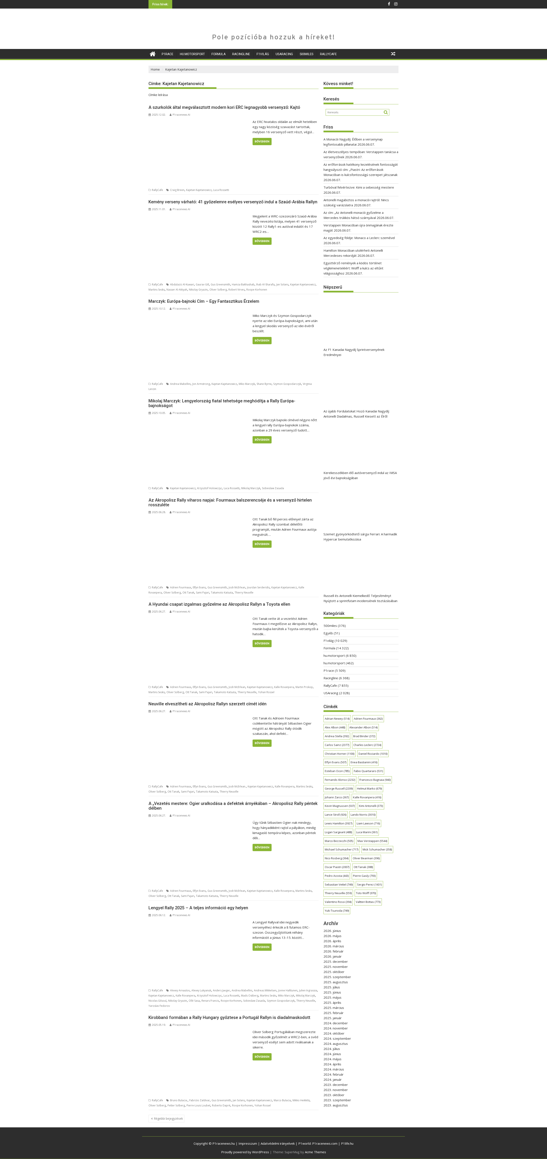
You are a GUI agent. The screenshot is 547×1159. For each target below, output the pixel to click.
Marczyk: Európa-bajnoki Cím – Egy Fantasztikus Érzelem (204, 301)
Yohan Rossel (266, 692)
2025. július (331, 987)
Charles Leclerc (367, 745)
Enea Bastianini (364, 762)
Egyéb (328, 633)
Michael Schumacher (341, 849)
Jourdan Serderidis (258, 587)
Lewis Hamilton (338, 823)
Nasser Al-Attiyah (176, 289)
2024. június (332, 1054)
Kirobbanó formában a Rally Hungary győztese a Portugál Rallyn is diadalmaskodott (229, 1017)
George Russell (339, 788)
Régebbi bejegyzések (168, 1118)
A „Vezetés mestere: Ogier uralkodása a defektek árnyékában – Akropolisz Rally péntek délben (233, 806)
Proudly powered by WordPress (245, 1152)
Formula (219, 54)
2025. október (333, 972)
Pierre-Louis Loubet (198, 1105)
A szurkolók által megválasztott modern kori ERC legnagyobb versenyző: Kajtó (224, 107)
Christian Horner (339, 754)
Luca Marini (367, 832)
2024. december (335, 1023)
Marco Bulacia (282, 1100)
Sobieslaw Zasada (273, 488)
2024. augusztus (335, 1043)
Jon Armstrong (201, 384)
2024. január (332, 1079)
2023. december (335, 1084)
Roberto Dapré (221, 1105)
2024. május (332, 1059)
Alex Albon (335, 727)
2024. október (333, 1033)
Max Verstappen (372, 841)
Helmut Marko (369, 788)
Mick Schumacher (377, 849)
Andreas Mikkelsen (265, 990)
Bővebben (262, 141)
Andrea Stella (337, 736)
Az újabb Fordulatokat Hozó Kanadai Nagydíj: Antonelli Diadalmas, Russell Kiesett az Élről (356, 413)
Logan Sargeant (338, 832)
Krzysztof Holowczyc (209, 488)
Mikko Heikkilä (301, 1100)
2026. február (333, 951)
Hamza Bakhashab (243, 284)
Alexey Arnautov (180, 990)
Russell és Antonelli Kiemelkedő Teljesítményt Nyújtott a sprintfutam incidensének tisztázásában (360, 598)
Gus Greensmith (220, 284)
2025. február (333, 1013)
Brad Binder (364, 736)
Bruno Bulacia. (179, 1100)
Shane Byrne (264, 384)
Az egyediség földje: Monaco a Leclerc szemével (359, 238)
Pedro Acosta (337, 876)
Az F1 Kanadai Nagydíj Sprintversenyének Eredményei (353, 352)
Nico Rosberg (336, 858)
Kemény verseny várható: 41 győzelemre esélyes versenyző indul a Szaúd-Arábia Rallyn (233, 201)
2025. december (335, 961)
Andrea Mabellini (180, 384)
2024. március (333, 1069)
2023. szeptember (337, 1100)
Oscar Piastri (337, 867)
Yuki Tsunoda (337, 910)
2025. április (332, 1002)
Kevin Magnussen (340, 806)
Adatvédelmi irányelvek (278, 1143)
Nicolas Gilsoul (157, 1000)
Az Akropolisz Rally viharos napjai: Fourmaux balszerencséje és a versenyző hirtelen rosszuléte (230, 502)
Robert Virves (236, 289)
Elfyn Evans (199, 587)
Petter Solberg (176, 1105)
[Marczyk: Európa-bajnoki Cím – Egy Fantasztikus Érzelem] (199, 315)
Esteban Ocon (337, 771)
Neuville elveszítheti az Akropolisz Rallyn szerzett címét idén (207, 703)
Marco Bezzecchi (339, 841)
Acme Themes (315, 1152)
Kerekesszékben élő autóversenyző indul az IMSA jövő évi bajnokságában (360, 475)
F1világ (263, 54)
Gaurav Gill (202, 284)
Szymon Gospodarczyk (287, 384)
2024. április (332, 1064)
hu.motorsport (192, 54)
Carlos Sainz (337, 745)
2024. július (331, 1049)
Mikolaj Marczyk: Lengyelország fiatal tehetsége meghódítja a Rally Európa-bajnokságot (222, 403)
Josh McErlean (237, 587)
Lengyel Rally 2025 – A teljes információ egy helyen (198, 907)
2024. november (335, 1028)
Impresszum (247, 1143)
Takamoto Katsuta (222, 592)
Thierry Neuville (244, 592)
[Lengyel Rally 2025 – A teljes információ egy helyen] (199, 922)
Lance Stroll (335, 814)
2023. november (335, 1090)
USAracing (284, 54)
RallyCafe (328, 54)
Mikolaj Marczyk (250, 488)
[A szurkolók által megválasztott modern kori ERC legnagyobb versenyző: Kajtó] (199, 122)
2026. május (332, 936)
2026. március (333, 946)
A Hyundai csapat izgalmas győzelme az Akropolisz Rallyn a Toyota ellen (219, 604)
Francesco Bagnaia (375, 780)
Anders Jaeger (221, 990)
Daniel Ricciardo (373, 754)
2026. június (332, 931)
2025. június (332, 992)
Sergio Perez (369, 884)
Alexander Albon (363, 727)
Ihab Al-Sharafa (265, 284)
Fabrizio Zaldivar (199, 1100)
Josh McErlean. (237, 786)
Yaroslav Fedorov (159, 1006)
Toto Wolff (366, 893)
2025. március (333, 1007)
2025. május (332, 997)
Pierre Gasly (364, 876)
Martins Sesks (157, 289)
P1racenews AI (181, 115)
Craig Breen (177, 190)
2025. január (332, 1018)
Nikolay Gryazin (198, 289)
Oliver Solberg (218, 289)
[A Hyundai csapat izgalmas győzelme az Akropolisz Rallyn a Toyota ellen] (199, 618)
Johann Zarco (337, 797)
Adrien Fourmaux (180, 587)
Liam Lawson (368, 823)
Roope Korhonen (256, 289)
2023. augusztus (335, 1105)
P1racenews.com (324, 1143)
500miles (306, 54)
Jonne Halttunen (287, 990)
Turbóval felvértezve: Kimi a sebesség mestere (358, 187)
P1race (167, 54)
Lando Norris (363, 814)
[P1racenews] (152, 53)
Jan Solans (282, 284)
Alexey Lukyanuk (201, 990)
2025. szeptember (337, 977)
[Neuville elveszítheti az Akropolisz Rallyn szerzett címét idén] (199, 718)
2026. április (332, 941)
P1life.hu (347, 1143)
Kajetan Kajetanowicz (199, 190)
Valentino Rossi (338, 902)
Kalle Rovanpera (284, 687)
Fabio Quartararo (368, 771)
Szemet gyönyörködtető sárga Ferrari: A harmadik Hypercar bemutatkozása (360, 536)
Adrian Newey (337, 718)
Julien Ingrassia (308, 990)
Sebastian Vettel (339, 884)
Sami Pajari (202, 592)
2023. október (333, 1095)
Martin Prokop (304, 687)
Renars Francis (210, 1000)
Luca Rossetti (221, 190)
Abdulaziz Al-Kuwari (182, 284)
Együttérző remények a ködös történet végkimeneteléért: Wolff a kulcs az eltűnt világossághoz (353, 268)
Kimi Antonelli (371, 806)
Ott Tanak (188, 592)
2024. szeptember (337, 1038)
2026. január (332, 956)
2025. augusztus (335, 982)
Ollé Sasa (194, 1000)
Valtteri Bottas (368, 902)
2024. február (333, 1074)
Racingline (241, 54)
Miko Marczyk (247, 384)
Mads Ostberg (249, 995)
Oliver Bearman (366, 858)
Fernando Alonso (340, 780)
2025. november (335, 966)
